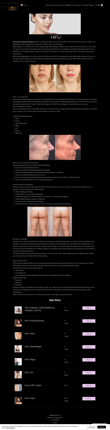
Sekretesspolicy (11, 428)
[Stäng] (108, 427)
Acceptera (101, 427)
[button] (54, 5)
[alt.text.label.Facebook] (96, 5)
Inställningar (91, 427)
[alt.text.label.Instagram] (99, 5)
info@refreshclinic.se (54, 415)
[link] (42, 309)
